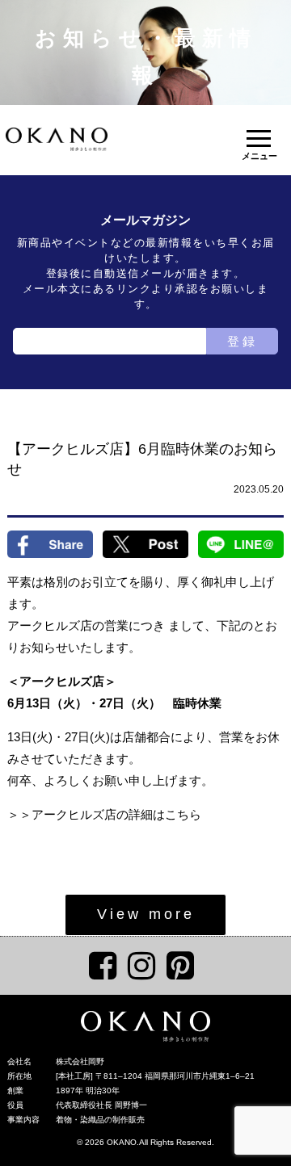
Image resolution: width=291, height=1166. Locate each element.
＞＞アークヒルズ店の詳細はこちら (104, 814)
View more (146, 914)
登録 (242, 341)
